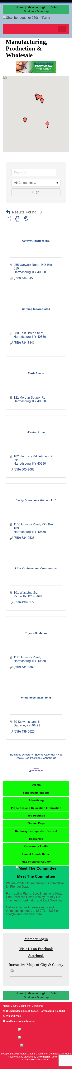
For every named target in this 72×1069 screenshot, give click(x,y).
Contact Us (49, 757)
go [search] (37, 192)
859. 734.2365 (13, 1016)
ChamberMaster (31, 1059)
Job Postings (33, 757)
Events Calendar (45, 754)
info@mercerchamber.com (20, 1021)
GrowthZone (43, 1056)
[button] (42, 101)
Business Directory (21, 754)
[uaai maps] (36, 972)
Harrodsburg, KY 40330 (35, 1011)
